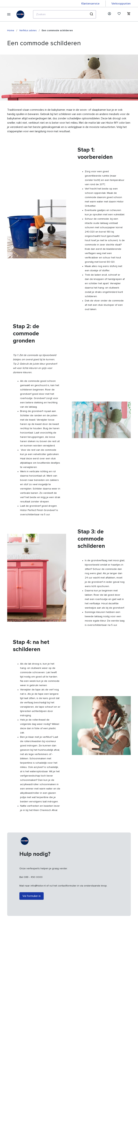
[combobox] (64, 14)
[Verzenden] (92, 14)
